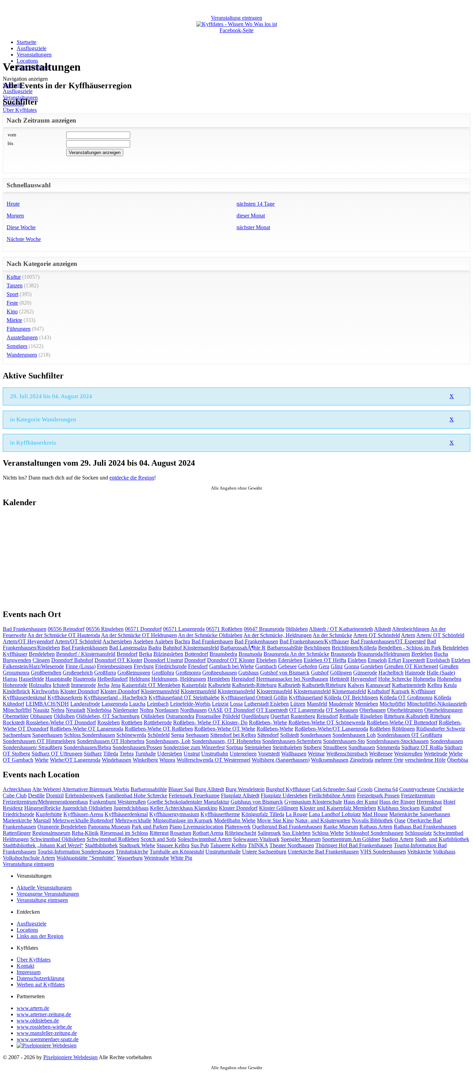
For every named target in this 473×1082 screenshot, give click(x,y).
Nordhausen (193, 710)
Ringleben (371, 716)
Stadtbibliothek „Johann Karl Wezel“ (43, 845)
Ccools (365, 789)
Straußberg (335, 747)
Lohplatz (351, 814)
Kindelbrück (16, 691)
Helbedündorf (112, 679)
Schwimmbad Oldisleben (57, 839)
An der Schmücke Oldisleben (210, 635)
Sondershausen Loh (354, 735)
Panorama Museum (109, 827)
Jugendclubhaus (131, 808)
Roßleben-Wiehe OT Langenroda (86, 729)
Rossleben (108, 722)
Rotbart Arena (208, 833)
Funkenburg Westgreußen (117, 802)
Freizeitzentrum (418, 795)
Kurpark (400, 691)
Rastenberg (303, 716)
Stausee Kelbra (173, 845)
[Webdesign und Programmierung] (47, 1045)
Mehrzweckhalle (133, 820)
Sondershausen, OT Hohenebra (226, 741)
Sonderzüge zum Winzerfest (194, 747)
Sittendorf (268, 735)
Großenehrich (78, 673)
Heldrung (139, 679)
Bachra (182, 641)
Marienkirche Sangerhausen (419, 814)
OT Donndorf (239, 710)
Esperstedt (413, 660)
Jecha (103, 685)
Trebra (126, 754)
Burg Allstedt (209, 789)
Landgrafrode (85, 704)
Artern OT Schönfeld (376, 635)
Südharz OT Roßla (422, 747)
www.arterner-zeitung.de (44, 1014)
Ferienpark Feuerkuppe (194, 795)
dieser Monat (251, 215)
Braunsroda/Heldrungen (383, 654)
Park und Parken (150, 827)
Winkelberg (145, 760)
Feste (12, 303)
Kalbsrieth (289, 685)
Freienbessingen (114, 666)
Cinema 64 (386, 789)
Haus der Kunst (360, 802)
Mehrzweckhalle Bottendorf (83, 820)
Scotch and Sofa (158, 839)
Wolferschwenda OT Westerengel (213, 760)
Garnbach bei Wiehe (231, 666)
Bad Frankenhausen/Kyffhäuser (314, 641)
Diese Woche (21, 227)
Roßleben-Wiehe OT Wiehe (224, 729)
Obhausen (41, 716)
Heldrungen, (165, 679)
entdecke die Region (131, 478)
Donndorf (195, 660)
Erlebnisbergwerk (84, 795)
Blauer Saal (181, 789)
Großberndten (46, 673)
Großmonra (188, 673)
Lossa (236, 704)
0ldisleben (297, 629)
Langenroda (114, 704)
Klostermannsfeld (160, 691)
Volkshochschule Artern (29, 858)
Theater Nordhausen (291, 845)
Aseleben (143, 641)
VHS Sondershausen (383, 852)
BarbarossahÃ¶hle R (243, 648)
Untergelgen (243, 754)
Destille (36, 795)
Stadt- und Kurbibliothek (442, 839)
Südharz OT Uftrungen (57, 754)
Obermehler (16, 716)
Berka (145, 654)
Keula (450, 685)
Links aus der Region (40, 936)
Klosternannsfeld (312, 691)
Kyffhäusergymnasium (174, 814)
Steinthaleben (287, 747)
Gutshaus (248, 673)
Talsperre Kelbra (228, 845)
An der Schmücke (332, 635)
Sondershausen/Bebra (87, 747)
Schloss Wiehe (328, 833)
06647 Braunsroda (264, 629)
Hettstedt (339, 679)
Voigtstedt (269, 754)
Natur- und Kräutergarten (322, 820)
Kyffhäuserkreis (64, 697)
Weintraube (156, 858)
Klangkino (205, 808)
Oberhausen (372, 710)
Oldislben (64, 716)
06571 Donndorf (143, 629)
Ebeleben (266, 660)
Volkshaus (444, 852)
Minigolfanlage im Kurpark (183, 820)
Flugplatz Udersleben (284, 795)
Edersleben (290, 660)
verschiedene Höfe (425, 760)
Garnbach (266, 666)
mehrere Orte (389, 760)
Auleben (163, 641)
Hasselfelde (31, 679)
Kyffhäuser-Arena (83, 814)
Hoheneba (424, 679)
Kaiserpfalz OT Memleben (151, 685)
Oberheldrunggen (443, 710)
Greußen (448, 666)
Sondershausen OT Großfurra (409, 735)
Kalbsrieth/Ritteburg (324, 685)
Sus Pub (200, 845)
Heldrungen (193, 679)
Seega (177, 735)
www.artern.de (33, 1008)
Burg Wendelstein (245, 789)
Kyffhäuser (423, 691)
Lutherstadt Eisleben (266, 704)
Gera (324, 666)
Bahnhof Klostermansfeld (191, 648)
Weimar (316, 754)
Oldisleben (152, 716)
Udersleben (169, 754)
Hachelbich (390, 673)
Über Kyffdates (20, 110)
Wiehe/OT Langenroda (75, 760)
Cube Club (15, 795)
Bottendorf (196, 654)
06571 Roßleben (224, 629)
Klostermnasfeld (274, 691)
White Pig (181, 858)
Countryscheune (417, 789)
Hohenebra (449, 679)
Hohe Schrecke (395, 679)
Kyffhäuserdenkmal (24, 697)
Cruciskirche (450, 789)
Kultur (14, 277)
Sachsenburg (17, 735)
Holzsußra (40, 685)
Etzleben (460, 660)
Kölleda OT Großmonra (406, 697)
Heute (13, 204)
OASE (215, 710)
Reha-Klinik (85, 833)
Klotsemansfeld (349, 691)
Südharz (93, 754)
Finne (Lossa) (80, 666)
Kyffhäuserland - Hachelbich (115, 697)
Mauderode (341, 704)
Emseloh (377, 660)
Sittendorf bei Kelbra (233, 735)
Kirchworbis (45, 691)
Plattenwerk (238, 827)
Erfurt (394, 660)
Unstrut (192, 754)
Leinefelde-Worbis (190, 704)
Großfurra (105, 673)
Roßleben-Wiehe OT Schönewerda (326, 722)
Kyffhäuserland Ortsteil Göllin (254, 697)
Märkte (14, 320)
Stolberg (312, 747)
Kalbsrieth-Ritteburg (254, 685)
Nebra (57, 710)
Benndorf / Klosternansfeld (85, 654)
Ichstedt (61, 685)
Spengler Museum (301, 839)
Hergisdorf (243, 679)
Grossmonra (16, 673)
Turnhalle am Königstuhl (177, 852)
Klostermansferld (236, 691)
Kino (12, 311)
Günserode (365, 673)
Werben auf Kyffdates (41, 984)
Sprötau (234, 747)
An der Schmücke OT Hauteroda (63, 635)
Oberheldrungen (405, 710)
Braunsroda (343, 654)
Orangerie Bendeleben (62, 827)
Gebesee (287, 666)
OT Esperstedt (272, 710)
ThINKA (258, 845)
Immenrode (83, 685)
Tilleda (110, 754)
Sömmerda (388, 747)
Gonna (351, 666)
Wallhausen (293, 754)
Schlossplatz (418, 833)
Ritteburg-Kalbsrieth (406, 716)
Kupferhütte (49, 814)
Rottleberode (158, 722)
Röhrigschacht (240, 833)
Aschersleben (117, 641)
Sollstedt (289, 735)
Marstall (42, 820)
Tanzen (15, 285)
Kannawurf (378, 685)
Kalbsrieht (219, 685)
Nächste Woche (24, 239)
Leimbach (158, 704)
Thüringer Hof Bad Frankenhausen (353, 845)
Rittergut (159, 833)
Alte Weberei (46, 789)
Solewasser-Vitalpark (256, 839)
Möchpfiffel (392, 704)
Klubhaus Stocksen (398, 808)
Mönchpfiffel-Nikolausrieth (437, 704)
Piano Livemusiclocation (196, 827)
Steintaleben (257, 747)
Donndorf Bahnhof (72, 660)
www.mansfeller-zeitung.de (47, 1033)
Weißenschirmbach (347, 754)
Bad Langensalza (128, 648)
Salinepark (269, 833)
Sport (12, 294)
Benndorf (127, 654)
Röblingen (403, 729)
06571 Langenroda (184, 629)
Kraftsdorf (378, 691)
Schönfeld (159, 735)
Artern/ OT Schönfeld (440, 635)
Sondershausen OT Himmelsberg (39, 741)
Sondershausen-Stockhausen (397, 741)
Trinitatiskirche (132, 852)
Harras (10, 679)
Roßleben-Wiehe (275, 729)
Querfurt (279, 716)
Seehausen (197, 735)
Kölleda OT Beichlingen (351, 697)
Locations (27, 930)
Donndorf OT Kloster (118, 660)
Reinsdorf (327, 716)
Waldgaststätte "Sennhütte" (86, 858)
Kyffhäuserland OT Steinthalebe (184, 697)
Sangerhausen (47, 735)
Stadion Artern (397, 839)
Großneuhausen (219, 673)
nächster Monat (253, 227)
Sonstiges (17, 346)
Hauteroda (84, 679)
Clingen (41, 660)
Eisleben (357, 660)
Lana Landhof (325, 814)
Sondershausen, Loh (168, 741)
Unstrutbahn (214, 754)
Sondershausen (446, 741)
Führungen (18, 329)
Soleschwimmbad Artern (205, 839)
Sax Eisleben (296, 833)
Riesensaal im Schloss (124, 833)
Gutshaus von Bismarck (257, 802)
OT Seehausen (342, 710)
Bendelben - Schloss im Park (409, 648)
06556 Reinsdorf (66, 629)
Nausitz (41, 710)
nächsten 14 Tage (256, 204)
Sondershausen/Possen (137, 747)
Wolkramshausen (329, 760)
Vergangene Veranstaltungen (48, 894)
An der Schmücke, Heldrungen (277, 635)
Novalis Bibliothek (372, 820)
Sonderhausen (315, 735)
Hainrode (415, 673)
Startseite (26, 42)
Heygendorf (363, 679)
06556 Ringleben (105, 629)
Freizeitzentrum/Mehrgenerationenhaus (45, 802)
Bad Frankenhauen (212, 641)
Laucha (137, 704)
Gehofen (307, 666)
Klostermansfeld (198, 691)
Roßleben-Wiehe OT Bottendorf (402, 722)
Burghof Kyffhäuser (288, 789)
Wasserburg (130, 858)
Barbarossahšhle (285, 648)
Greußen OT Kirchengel (411, 666)
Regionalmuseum (51, 833)
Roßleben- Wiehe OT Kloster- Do (210, 722)
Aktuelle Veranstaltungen (44, 888)
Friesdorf (198, 666)
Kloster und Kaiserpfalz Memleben (338, 808)
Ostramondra (180, 716)
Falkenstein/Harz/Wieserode (33, 666)
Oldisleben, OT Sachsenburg (108, 716)
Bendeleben (42, 654)
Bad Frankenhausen (24, 629)
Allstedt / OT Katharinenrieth (341, 629)
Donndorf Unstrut (163, 660)
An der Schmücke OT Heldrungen (139, 635)
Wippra (167, 760)
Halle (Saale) (441, 673)
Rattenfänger (17, 833)
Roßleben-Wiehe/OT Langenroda (331, 729)
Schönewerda (131, 735)
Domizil (55, 795)
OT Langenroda (306, 710)
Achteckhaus (17, 789)
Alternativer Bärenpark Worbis (95, 789)
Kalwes (356, 685)
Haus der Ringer (397, 802)
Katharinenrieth (409, 685)
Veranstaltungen (34, 54)
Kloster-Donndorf (120, 691)
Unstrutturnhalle (223, 852)
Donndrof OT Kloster (231, 660)
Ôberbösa (457, 760)
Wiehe (41, 760)
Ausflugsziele (31, 48)
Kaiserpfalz (194, 685)
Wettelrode (435, 754)
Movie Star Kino (275, 820)
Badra (154, 648)
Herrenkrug (429, 802)
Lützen (297, 704)
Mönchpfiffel (17, 710)
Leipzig (220, 704)
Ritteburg (440, 716)
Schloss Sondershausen (89, 735)
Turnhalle (145, 754)
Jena (116, 685)
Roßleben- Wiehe (268, 722)
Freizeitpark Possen (378, 795)
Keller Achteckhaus (172, 808)
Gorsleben (371, 666)
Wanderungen (22, 355)
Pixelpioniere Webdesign (70, 1057)
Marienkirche (17, 820)
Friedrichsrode (171, 666)
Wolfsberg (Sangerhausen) (281, 760)
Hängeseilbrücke (42, 808)
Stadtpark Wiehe (137, 845)
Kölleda (442, 697)
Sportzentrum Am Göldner (351, 839)
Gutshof (320, 673)
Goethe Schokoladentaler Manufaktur (188, 802)
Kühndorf (13, 704)
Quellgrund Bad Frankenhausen (287, 827)
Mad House (375, 814)
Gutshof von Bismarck (285, 673)
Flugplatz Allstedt (240, 795)
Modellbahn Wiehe (235, 820)
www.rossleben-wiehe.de (44, 1027)
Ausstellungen (22, 337)
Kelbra (434, 685)
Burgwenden (17, 660)
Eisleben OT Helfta (325, 660)
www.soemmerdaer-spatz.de (48, 1039)
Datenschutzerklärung (40, 978)
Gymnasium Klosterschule (313, 802)
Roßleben (380, 729)
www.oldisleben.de (38, 1020)
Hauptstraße (58, 679)
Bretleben (421, 654)
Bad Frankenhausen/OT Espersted (388, 641)
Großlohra (163, 673)
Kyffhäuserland (306, 697)
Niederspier (125, 710)
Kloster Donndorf (79, 691)
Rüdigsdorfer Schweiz (440, 729)
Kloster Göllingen (278, 808)
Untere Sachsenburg (264, 852)
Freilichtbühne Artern (332, 795)
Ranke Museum (340, 827)
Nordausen (167, 710)
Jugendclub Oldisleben (87, 808)
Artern (408, 635)
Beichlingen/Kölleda (354, 648)
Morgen (15, 215)
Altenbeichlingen (410, 629)
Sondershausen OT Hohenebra (110, 741)
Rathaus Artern (375, 827)
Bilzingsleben (168, 654)
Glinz (337, 666)
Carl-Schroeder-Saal (334, 789)
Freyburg (144, 666)
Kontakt (25, 966)
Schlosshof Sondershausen (374, 833)
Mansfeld (317, 704)
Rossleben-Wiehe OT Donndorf (61, 722)
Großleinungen (133, 673)
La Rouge (296, 814)
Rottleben (131, 722)
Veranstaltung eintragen (28, 864)
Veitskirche (419, 852)
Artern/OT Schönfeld (78, 641)
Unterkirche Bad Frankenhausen (323, 852)
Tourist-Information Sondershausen (75, 852)
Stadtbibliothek (101, 845)
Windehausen (116, 760)
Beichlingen (317, 648)
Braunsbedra (223, 654)
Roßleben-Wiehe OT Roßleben (159, 729)
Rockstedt (14, 722)
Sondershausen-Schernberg (292, 741)
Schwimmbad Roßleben (113, 839)
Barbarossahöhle (149, 789)
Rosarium (180, 833)
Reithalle (349, 716)
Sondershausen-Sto (344, 741)
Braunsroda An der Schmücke (296, 654)
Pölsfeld (231, 716)
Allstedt (382, 629)
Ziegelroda (361, 760)
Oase (399, 820)
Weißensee (381, 754)
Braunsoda (250, 654)
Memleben (366, 704)
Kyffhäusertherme (220, 814)
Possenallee (208, 716)
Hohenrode (15, 685)
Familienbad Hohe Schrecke (136, 795)
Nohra (146, 710)
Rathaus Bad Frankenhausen (425, 827)
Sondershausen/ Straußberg (32, 747)
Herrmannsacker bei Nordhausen (292, 679)
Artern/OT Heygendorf (28, 641)
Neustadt (75, 710)
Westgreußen (408, 754)
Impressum (29, 972)
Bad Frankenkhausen (84, 648)
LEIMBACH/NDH (47, 704)
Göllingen (341, 673)
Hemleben (218, 679)
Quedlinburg (255, 716)
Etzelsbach (438, 660)
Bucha (441, 654)
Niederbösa (99, 710)
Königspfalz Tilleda (262, 814)
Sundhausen (361, 747)
